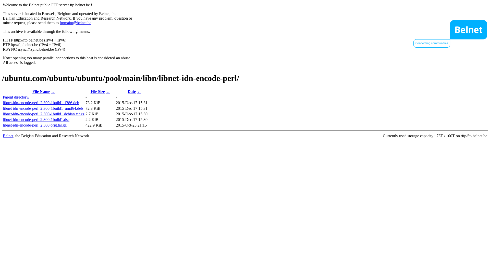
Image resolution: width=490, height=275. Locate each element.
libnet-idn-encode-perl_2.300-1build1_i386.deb (41, 103)
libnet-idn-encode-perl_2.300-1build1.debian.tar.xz (43, 114)
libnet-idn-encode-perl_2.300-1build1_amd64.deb (43, 108)
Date (132, 91)
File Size (98, 91)
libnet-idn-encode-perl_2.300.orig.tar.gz (35, 125)
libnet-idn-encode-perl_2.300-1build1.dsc (36, 119)
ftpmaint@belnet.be (75, 23)
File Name (41, 91)
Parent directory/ (16, 97)
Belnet (8, 136)
